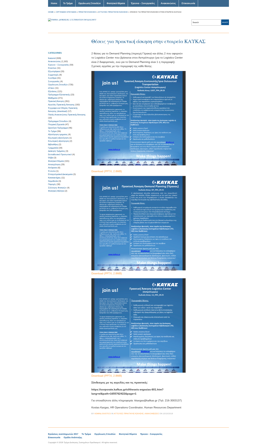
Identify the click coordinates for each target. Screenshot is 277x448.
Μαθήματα (52, 98)
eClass (51, 88)
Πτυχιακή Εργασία (56, 124)
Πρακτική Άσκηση (87, 12)
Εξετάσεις (52, 91)
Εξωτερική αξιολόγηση (58, 138)
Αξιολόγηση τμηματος (57, 134)
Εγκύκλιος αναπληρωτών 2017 (63, 434)
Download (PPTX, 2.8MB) (106, 171)
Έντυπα (51, 171)
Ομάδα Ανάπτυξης (73, 437)
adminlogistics (102, 414)
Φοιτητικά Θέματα (116, 3)
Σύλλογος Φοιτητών (57, 188)
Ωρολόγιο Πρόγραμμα (58, 128)
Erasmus (52, 68)
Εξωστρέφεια (54, 71)
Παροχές (52, 184)
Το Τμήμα (68, 3)
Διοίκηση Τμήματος (56, 151)
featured (52, 58)
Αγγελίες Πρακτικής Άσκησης (113, 12)
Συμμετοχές (53, 75)
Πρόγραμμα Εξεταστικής (59, 94)
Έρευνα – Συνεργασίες (143, 3)
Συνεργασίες (54, 81)
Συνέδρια (52, 78)
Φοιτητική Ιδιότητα (56, 191)
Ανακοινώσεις (168, 3)
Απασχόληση (54, 164)
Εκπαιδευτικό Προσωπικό (60, 154)
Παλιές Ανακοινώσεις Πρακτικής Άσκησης (67, 114)
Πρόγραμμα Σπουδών (58, 121)
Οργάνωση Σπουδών (89, 3)
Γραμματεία (53, 148)
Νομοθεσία (53, 181)
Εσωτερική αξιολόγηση (58, 141)
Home (54, 3)
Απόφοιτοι (52, 168)
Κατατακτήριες (54, 178)
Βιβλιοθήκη (53, 144)
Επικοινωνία (188, 3)
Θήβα (50, 158)
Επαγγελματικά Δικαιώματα (60, 174)
